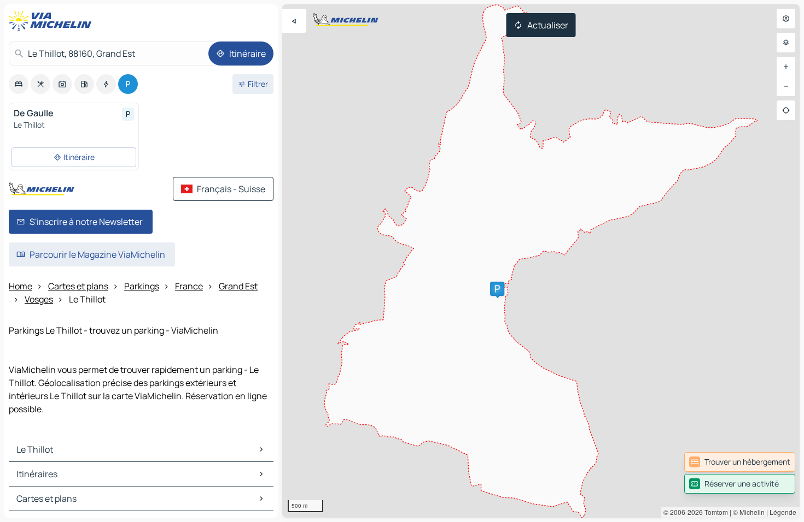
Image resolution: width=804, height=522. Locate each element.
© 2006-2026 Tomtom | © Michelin (714, 512)
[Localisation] (786, 110)
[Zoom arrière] (786, 86)
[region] (541, 261)
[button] (497, 289)
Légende (783, 512)
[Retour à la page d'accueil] (52, 21)
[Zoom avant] (786, 66)
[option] (18, 84)
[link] (739, 462)
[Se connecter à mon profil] (786, 18)
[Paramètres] (786, 42)
